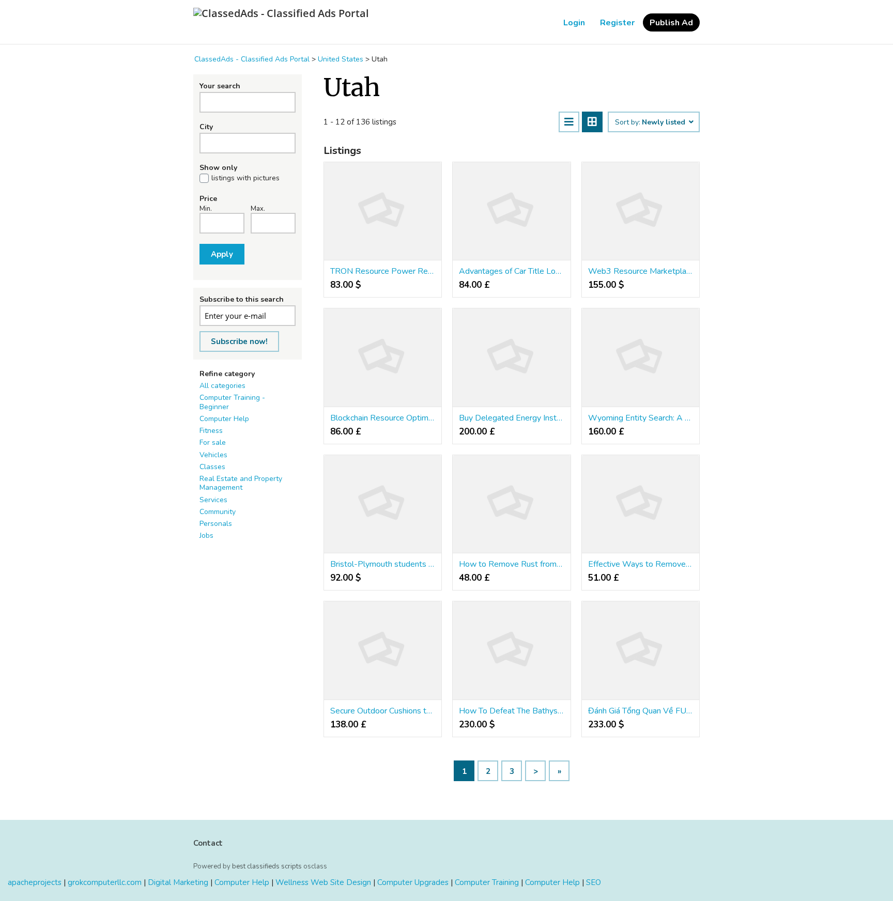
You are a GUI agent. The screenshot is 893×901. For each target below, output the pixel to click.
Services (213, 500)
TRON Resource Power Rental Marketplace (382, 271)
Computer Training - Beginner (232, 402)
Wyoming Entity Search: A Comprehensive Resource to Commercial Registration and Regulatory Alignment (640, 418)
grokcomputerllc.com (105, 882)
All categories (222, 386)
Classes (212, 467)
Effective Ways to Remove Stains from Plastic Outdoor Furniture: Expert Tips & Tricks (640, 564)
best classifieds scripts (267, 866)
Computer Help (224, 419)
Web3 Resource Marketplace (640, 271)
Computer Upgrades (413, 882)
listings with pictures (245, 178)
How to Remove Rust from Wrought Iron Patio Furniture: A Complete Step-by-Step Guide (511, 564)
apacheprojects (34, 882)
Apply (222, 254)
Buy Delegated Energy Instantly (511, 418)
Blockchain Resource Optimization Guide (382, 418)
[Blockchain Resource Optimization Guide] (382, 357)
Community (217, 512)
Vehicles (213, 455)
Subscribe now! (239, 341)
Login (574, 22)
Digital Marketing (178, 882)
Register (617, 22)
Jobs (206, 535)
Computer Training (487, 882)
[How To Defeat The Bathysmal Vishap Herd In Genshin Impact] (511, 650)
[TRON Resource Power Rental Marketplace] (382, 211)
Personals (215, 524)
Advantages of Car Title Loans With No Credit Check (511, 271)
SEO (593, 882)
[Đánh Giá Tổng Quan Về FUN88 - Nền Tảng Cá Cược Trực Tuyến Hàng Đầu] (640, 650)
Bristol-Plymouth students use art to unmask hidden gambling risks (382, 564)
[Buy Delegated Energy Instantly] (511, 357)
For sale (212, 442)
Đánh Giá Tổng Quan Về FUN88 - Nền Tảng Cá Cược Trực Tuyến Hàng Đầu (640, 711)
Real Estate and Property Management (240, 483)
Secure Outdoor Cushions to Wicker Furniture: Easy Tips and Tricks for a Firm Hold (382, 711)
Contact (208, 843)
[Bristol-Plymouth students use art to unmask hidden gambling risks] (382, 504)
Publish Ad (671, 22)
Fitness (211, 431)
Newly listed (664, 122)
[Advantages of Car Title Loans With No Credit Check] (511, 211)
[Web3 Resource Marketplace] (640, 211)
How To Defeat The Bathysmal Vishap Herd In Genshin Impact (511, 711)
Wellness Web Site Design (323, 882)
